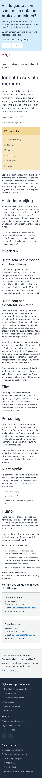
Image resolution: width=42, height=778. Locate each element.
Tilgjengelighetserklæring (15, 754)
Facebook (4, 736)
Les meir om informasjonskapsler (17, 39)
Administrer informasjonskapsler (19, 771)
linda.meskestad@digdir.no (24, 608)
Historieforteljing (14, 140)
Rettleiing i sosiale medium (23, 64)
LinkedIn (10, 736)
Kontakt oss (9, 730)
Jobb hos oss (10, 693)
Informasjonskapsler (13, 758)
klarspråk (25, 483)
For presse (9, 702)
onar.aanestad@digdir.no (23, 635)
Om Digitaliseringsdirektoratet (18, 689)
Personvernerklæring (13, 750)
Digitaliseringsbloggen (14, 698)
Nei (17, 46)
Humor (9, 166)
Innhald (5, 68)
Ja (6, 46)
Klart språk (11, 161)
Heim (4, 64)
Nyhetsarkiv (9, 763)
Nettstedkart (10, 767)
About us (8, 710)
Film (8, 150)
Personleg (11, 155)
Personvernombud (12, 706)
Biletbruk (10, 145)
